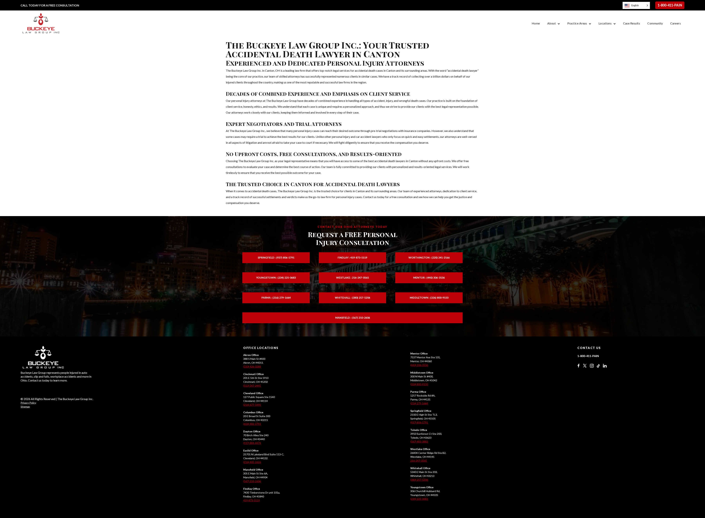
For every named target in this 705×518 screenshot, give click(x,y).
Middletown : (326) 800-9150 (429, 297)
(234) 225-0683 (419, 498)
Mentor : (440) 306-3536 (429, 277)
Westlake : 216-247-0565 (352, 277)
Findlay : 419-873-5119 (352, 257)
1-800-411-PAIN (670, 5)
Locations (605, 23)
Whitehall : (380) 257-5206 (352, 297)
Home (536, 23)
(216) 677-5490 (252, 404)
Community (655, 23)
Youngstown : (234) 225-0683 (276, 277)
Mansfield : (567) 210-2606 (352, 317)
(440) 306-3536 (419, 365)
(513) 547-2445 (252, 385)
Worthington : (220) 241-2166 (429, 257)
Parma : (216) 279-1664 (276, 297)
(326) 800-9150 (419, 384)
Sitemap (25, 406)
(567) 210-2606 (252, 481)
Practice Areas (577, 23)
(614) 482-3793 (252, 423)
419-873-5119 (251, 500)
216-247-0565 (418, 460)
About (551, 23)
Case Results (631, 23)
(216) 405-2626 (252, 462)
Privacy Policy (28, 402)
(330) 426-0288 (252, 366)
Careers (675, 23)
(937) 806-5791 (419, 422)
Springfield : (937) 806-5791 (276, 257)
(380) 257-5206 (419, 479)
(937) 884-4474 (252, 442)
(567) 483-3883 (419, 441)
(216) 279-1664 (419, 403)
